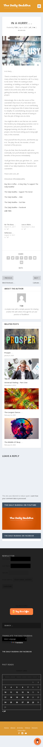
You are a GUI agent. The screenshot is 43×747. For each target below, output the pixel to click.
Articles (20, 728)
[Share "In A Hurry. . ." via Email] (35, 258)
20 (22, 697)
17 (5, 697)
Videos (27, 728)
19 (17, 697)
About (12, 728)
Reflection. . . (8, 233)
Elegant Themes (17, 724)
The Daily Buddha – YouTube (14, 202)
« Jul (4, 711)
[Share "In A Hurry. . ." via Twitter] (12, 258)
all (30, 27)
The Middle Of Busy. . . (13, 442)
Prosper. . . (8, 353)
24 (5, 702)
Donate (35, 728)
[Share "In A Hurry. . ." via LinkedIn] (26, 258)
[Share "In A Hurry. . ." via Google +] (17, 258)
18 (11, 697)
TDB (16, 27)
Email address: (7, 580)
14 (28, 692)
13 (22, 692)
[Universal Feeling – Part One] (21, 368)
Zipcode (5, 573)
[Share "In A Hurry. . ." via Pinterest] (21, 258)
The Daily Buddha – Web (13, 197)
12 (17, 692)
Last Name (6, 566)
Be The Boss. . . (10, 225)
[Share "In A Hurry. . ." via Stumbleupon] (30, 258)
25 (11, 702)
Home (6, 728)
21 (28, 697)
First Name (6, 559)
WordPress (36, 724)
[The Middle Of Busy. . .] (21, 428)
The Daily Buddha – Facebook (15, 207)
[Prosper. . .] (21, 339)
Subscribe (21, 730)
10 (5, 692)
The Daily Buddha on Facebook (19, 536)
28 (28, 702)
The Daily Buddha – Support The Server (18, 192)
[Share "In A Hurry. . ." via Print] (21, 262)
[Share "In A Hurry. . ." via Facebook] (8, 258)
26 (17, 702)
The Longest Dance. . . (13, 412)
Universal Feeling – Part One (15, 382)
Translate (19, 642)
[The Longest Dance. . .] (21, 398)
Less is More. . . (27, 225)
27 (22, 702)
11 (11, 692)
